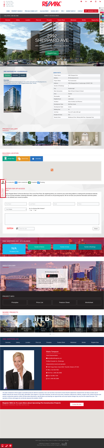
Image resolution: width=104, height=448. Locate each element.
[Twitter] (91, 2)
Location (28, 20)
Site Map (67, 440)
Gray (101, 20)
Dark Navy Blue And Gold (101, 16)
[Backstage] (60, 323)
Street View (24, 158)
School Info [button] (55, 11)
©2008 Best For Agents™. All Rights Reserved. (49, 443)
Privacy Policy (45, 440)
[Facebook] (81, 2)
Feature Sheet (61, 20)
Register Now (95, 20)
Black (101, 18)
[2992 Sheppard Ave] (8, 323)
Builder (84, 20)
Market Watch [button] (70, 11)
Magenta (103, 12)
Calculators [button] (44, 11)
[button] (52, 170)
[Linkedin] (100, 2)
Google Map (11, 158)
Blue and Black (103, 20)
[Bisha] (78, 323)
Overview (7, 20)
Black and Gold (103, 14)
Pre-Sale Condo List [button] (31, 11)
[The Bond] (26, 323)
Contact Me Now (76, 404)
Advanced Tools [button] (92, 11)
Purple (103, 18)
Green (103, 21)
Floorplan (49, 20)
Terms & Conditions (53, 440)
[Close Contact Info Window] (5, 179)
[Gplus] (86, 2)
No (31, 210)
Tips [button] (62, 11)
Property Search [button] (16, 11)
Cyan (103, 16)
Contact (80, 11)
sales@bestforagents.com (55, 358)
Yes (35, 210)
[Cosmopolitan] (95, 323)
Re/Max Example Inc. (55, 361)
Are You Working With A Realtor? (37, 208)
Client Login (61, 440)
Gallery (18, 20)
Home (8, 11)
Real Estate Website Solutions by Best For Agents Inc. (49, 445)
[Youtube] (96, 2)
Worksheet (73, 20)
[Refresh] (17, 229)
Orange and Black (101, 21)
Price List (38, 20)
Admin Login (38, 440)
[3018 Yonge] (43, 323)
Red (101, 12)
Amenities (15, 75)
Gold (101, 14)
